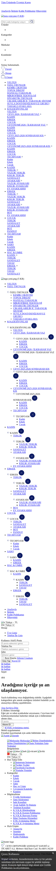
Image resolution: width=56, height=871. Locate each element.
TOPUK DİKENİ (15, 90)
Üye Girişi (12, 633)
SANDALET (13, 178)
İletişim (14, 11)
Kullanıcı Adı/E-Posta (11, 640)
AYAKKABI (13, 180)
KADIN (11, 117)
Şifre (3, 652)
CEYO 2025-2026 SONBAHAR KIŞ (25, 135)
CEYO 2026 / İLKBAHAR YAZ (23, 114)
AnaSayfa (6, 11)
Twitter (26, 765)
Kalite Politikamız (27, 11)
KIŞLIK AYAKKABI (17, 186)
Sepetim (17, 831)
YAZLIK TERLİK (16, 172)
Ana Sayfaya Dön (9, 708)
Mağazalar (24, 740)
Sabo (15, 783)
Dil (2, 625)
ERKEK (11, 119)
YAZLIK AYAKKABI (18, 183)
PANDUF (12, 231)
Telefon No (6, 646)
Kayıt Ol (16, 661)
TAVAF (11, 263)
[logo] (28, 16)
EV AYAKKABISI (16, 188)
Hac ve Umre (19, 786)
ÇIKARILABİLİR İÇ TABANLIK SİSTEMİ (29, 101)
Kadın (10, 159)
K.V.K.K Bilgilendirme (24, 810)
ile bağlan (5, 664)
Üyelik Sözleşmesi (22, 797)
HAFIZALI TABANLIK (19, 93)
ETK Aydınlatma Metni (24, 821)
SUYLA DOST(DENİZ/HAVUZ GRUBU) (28, 103)
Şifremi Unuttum (25, 658)
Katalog (17, 791)
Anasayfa (17, 829)
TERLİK (11, 170)
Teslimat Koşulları (21, 807)
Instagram (30, 762)
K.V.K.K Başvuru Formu (25, 815)
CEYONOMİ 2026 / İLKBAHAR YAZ (26, 125)
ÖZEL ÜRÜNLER (16, 85)
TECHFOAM (14, 157)
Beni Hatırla (11, 658)
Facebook (30, 767)
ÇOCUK (11, 122)
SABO (10, 244)
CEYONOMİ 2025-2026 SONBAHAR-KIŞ (29, 146)
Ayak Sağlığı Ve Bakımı (24, 805)
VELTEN (12, 82)
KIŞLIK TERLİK (15, 175)
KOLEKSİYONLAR (17, 109)
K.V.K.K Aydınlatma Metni (26, 823)
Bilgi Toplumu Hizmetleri (25, 818)
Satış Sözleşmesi (21, 799)
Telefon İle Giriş (15, 635)
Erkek (10, 162)
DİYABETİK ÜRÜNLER (19, 98)
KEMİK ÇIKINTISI (17, 87)
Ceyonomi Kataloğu (22, 789)
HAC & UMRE (14, 252)
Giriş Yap (6, 661)
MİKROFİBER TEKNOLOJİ (21, 95)
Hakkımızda (19, 834)
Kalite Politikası (20, 837)
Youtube (27, 770)
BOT (9, 212)
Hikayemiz (41, 11)
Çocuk (10, 165)
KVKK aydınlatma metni (17, 727)
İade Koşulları (19, 802)
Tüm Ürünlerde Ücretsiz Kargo (16, 2)
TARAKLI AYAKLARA (19, 106)
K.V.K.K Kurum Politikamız (26, 813)
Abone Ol (6, 724)
